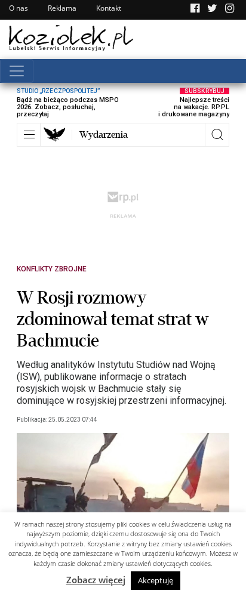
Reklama (62, 8)
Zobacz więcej (95, 580)
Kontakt (108, 8)
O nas (18, 8)
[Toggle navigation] (16, 71)
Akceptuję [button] (155, 580)
